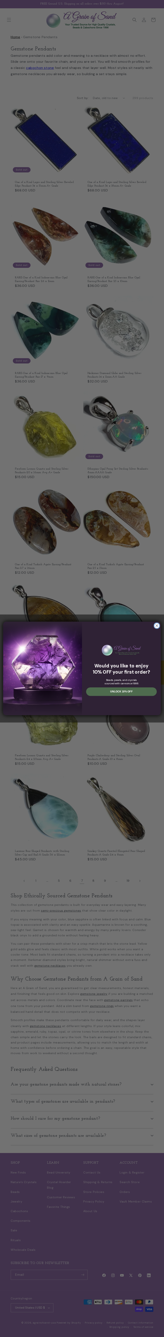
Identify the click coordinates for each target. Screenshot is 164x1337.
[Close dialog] (157, 626)
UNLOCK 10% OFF (121, 691)
